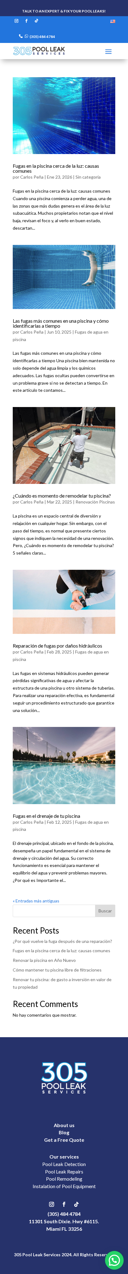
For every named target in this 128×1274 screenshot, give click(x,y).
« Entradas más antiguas (36, 900)
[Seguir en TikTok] (36, 21)
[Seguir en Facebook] (26, 21)
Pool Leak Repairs (64, 1171)
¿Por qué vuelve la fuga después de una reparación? (62, 941)
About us (64, 1125)
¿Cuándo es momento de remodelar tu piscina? (62, 496)
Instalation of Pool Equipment (64, 1186)
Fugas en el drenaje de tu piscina (46, 816)
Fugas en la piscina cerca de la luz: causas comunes (56, 168)
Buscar (105, 910)
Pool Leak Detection (64, 1164)
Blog (64, 1132)
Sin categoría (88, 177)
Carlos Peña (31, 177)
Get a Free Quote (64, 1140)
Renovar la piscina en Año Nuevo (44, 960)
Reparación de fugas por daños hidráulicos (57, 646)
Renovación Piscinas (95, 501)
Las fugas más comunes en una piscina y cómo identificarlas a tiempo (61, 323)
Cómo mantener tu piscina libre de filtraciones (57, 969)
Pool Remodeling (64, 1179)
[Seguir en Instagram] (16, 21)
